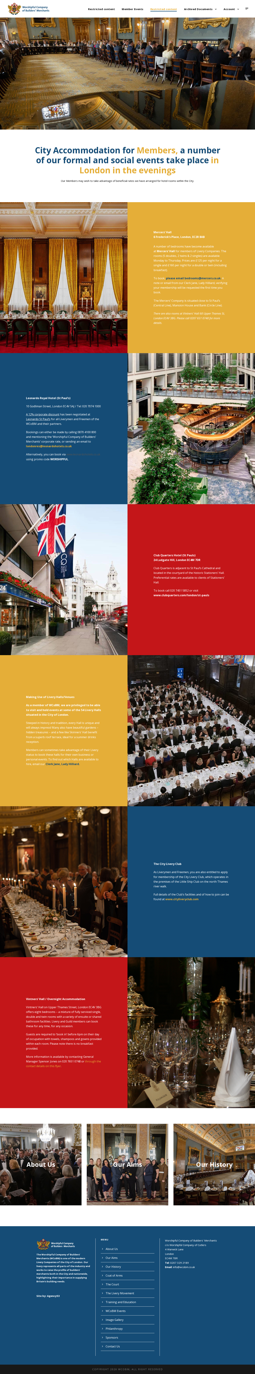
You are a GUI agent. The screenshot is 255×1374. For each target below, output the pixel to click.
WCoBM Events (116, 1311)
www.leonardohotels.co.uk (83, 454)
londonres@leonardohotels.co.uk (49, 446)
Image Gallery (115, 1320)
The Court (112, 1284)
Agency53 (53, 1296)
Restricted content (101, 9)
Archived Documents (198, 9)
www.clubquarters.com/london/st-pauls (181, 595)
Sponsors (112, 1337)
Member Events (132, 9)
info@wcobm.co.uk (184, 1267)
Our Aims (40, 1164)
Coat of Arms (214, 1164)
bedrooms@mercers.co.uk (203, 278)
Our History (127, 1164)
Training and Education (121, 1302)
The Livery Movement (120, 1293)
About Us (112, 1249)
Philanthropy (114, 1329)
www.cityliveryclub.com (182, 899)
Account (229, 9)
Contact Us (113, 1346)
